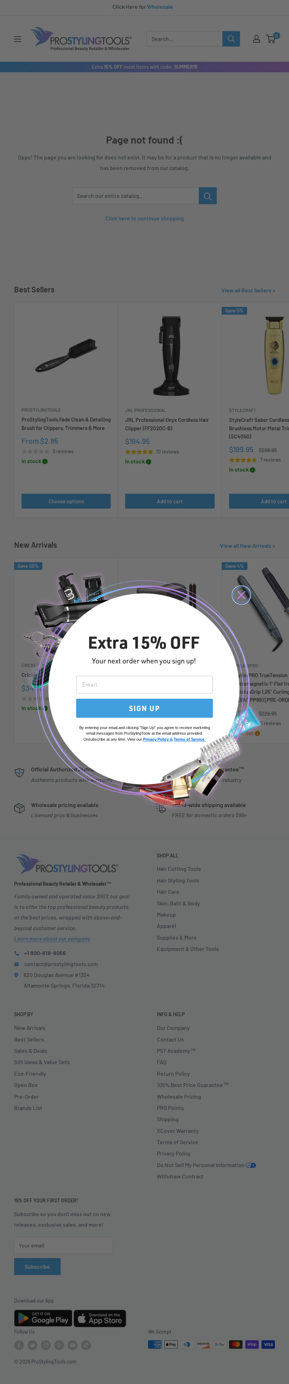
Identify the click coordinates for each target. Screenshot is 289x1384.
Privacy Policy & (158, 739)
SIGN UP (144, 708)
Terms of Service (189, 739)
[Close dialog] (241, 595)
